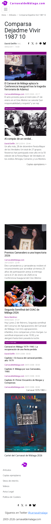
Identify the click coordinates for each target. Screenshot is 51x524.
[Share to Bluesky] (44, 43)
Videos (6, 486)
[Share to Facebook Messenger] (40, 43)
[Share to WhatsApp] (36, 43)
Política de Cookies (12, 496)
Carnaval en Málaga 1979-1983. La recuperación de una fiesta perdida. (21, 348)
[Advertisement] (25, 192)
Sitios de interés (10, 480)
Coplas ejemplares (12, 475)
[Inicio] (6, 3)
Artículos (12, 15)
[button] (25, 422)
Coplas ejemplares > (36, 164)
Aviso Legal (8, 491)
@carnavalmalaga (37, 512)
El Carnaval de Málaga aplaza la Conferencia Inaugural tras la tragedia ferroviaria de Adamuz (25, 86)
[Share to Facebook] (28, 43)
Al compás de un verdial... (19, 138)
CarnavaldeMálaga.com (27, 3)
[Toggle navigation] (6, 9)
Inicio (4, 15)
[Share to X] (32, 43)
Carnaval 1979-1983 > (36, 390)
